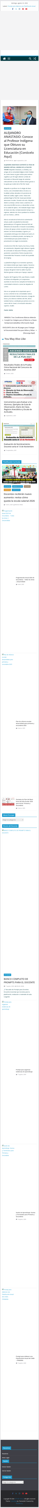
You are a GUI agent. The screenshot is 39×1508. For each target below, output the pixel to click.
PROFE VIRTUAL (9, 160)
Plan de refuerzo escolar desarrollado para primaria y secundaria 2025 (25, 723)
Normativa (7, 490)
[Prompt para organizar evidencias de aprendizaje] (8, 1072)
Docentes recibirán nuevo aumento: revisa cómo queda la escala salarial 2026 (19, 497)
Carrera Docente (17, 486)
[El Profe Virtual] (4, 58)
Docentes (27, 486)
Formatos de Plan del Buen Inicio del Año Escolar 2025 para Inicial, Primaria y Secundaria (24, 802)
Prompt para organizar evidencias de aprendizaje (24, 1071)
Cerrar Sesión (6, 1471)
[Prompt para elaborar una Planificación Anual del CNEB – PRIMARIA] (8, 1359)
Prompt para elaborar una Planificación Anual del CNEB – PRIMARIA (25, 1358)
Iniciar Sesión (6, 1467)
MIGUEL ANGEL (19, 504)
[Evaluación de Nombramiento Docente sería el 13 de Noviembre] (19, 424)
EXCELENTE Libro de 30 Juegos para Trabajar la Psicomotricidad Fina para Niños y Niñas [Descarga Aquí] (19, 330)
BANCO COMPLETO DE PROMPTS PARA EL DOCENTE (19, 980)
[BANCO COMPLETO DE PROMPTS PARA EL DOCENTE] (19, 900)
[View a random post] (34, 58)
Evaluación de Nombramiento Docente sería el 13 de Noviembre (19, 445)
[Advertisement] (19, 30)
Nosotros (5, 1454)
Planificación (16, 490)
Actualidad (8, 128)
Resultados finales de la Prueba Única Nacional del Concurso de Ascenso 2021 (18, 367)
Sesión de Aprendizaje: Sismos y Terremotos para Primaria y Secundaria (21, 7)
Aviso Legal (5, 1458)
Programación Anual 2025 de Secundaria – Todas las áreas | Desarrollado (25, 580)
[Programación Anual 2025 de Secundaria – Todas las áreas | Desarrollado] (8, 581)
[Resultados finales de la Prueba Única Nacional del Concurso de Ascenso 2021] (19, 345)
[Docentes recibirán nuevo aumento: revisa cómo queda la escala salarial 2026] (19, 474)
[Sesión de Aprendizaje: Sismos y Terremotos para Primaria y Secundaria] (8, 1216)
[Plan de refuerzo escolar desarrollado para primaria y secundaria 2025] (8, 724)
